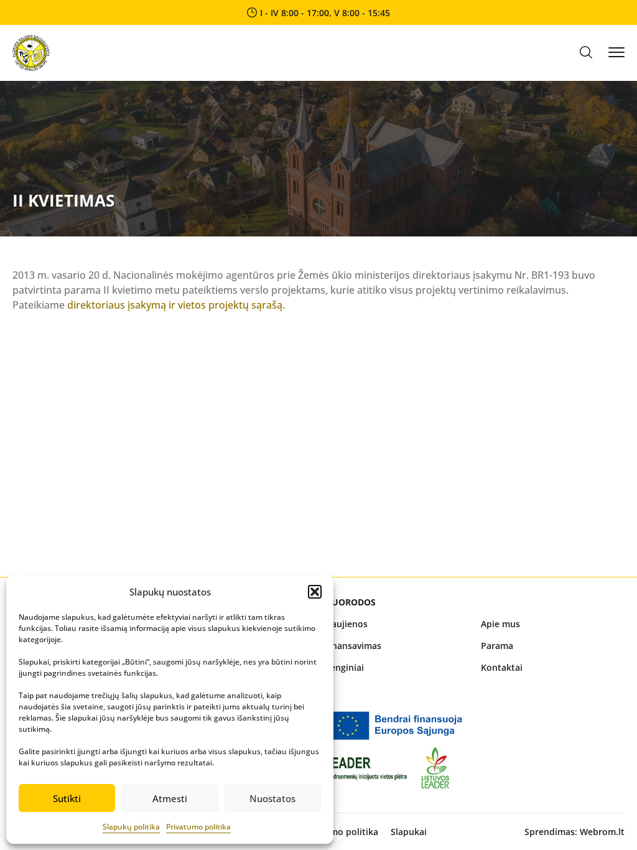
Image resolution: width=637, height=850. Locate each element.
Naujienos (346, 624)
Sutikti (67, 798)
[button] (315, 592)
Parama (497, 646)
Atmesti (169, 798)
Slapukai (409, 832)
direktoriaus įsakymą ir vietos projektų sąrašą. (176, 305)
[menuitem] (396, 624)
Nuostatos (272, 798)
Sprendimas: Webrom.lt (574, 832)
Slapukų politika (131, 826)
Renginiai (344, 667)
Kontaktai (502, 667)
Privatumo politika (198, 826)
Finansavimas (353, 646)
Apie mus (500, 624)
